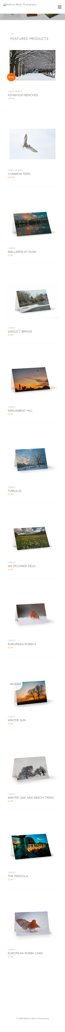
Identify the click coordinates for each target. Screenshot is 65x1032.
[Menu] (60, 7)
